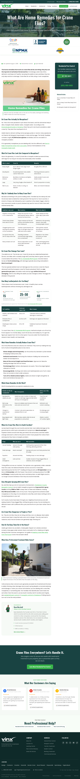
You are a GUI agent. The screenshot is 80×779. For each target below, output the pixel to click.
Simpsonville (50, 765)
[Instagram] (70, 742)
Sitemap (76, 775)
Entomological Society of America (12, 127)
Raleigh (3, 765)
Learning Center (30, 746)
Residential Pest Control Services (24, 726)
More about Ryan (19, 632)
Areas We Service (31, 751)
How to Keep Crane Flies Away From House (66, 103)
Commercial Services (50, 754)
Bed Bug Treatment (49, 751)
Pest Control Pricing (59, 726)
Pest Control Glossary (32, 749)
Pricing (49, 6)
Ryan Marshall (43, 28)
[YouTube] (73, 742)
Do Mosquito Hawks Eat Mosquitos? (66, 107)
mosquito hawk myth (8, 148)
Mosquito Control (49, 743)
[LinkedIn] (66, 742)
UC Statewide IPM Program (29, 259)
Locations (55, 6)
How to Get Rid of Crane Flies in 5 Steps (66, 98)
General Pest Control (49, 741)
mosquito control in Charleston (31, 595)
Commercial (42, 6)
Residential (34, 6)
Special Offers (62, 1)
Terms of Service (57, 775)
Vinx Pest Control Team (24, 28)
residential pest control (11, 595)
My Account (51, 1)
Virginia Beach (66, 765)
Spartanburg (58, 765)
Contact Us (29, 743)
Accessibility (68, 775)
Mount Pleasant (41, 765)
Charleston (10, 765)
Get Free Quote (63, 6)
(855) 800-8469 (73, 1)
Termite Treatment (49, 746)
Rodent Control (48, 749)
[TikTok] (77, 742)
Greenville (23, 765)
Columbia (16, 765)
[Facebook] (63, 742)
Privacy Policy (46, 775)
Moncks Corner (31, 765)
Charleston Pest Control (43, 726)
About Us (28, 741)
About (27, 6)
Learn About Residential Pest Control (40, 667)
